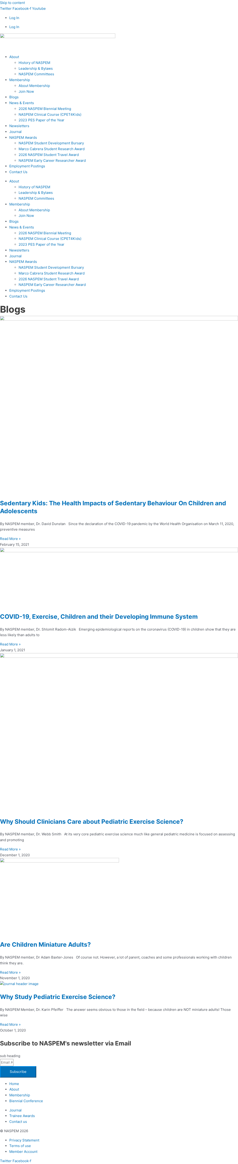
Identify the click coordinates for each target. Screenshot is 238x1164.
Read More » (10, 538)
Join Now (26, 91)
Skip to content (12, 2)
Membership (19, 80)
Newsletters (19, 126)
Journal (15, 131)
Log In (14, 18)
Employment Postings (27, 166)
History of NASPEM (34, 62)
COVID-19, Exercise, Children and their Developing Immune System (99, 616)
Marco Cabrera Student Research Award (52, 149)
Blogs (14, 97)
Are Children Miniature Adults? (45, 944)
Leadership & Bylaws (36, 68)
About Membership (34, 85)
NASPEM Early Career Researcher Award (52, 160)
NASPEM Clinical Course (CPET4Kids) (50, 114)
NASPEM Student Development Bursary (51, 143)
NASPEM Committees (36, 74)
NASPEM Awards (23, 137)
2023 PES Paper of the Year (41, 120)
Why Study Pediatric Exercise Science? (58, 996)
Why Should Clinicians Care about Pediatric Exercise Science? (91, 821)
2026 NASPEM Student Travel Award (49, 154)
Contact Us (18, 172)
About (14, 57)
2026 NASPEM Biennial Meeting (45, 108)
